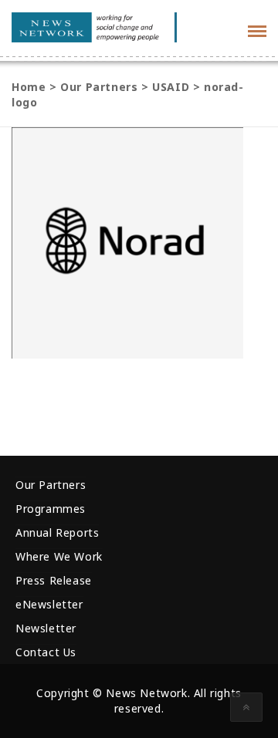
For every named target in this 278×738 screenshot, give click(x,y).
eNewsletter (49, 604)
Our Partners (50, 484)
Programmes (50, 508)
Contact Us (45, 652)
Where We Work (59, 556)
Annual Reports (57, 532)
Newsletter (45, 628)
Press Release (53, 580)
